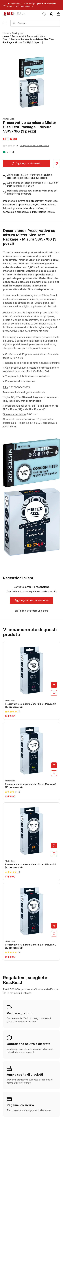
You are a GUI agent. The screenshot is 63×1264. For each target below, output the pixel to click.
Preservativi (18, 36)
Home (6, 33)
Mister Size (8, 118)
